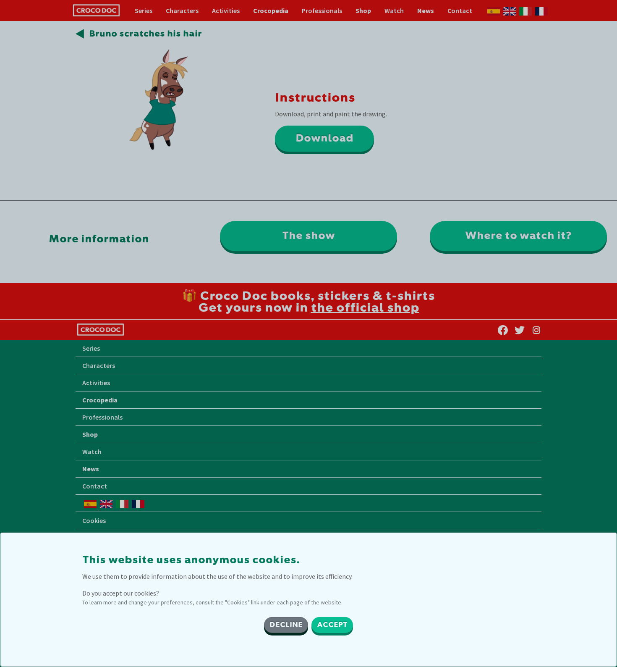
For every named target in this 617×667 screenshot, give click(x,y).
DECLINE (286, 625)
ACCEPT (332, 625)
